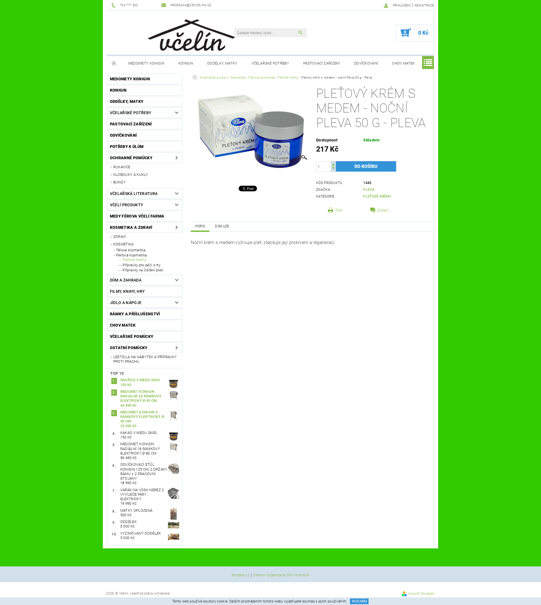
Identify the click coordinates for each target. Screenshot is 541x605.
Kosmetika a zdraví (131, 227)
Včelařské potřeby (270, 63)
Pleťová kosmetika (131, 255)
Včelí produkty (126, 205)
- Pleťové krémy (134, 260)
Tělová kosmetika (130, 250)
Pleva (368, 190)
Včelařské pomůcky (131, 336)
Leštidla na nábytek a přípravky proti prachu (145, 359)
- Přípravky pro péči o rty (140, 265)
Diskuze (222, 226)
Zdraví (119, 236)
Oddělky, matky (222, 63)
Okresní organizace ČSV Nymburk (281, 575)
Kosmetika (123, 244)
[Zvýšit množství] (333, 164)
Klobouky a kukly (130, 174)
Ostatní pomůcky (129, 347)
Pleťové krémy (377, 196)
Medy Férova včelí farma (137, 216)
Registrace (424, 5)
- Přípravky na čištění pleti (142, 270)
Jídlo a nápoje (125, 302)
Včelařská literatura (134, 193)
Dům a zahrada (125, 280)
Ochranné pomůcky (131, 158)
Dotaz (382, 210)
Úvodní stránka (114, 63)
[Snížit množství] (333, 169)
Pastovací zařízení (321, 63)
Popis (200, 226)
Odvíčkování (366, 63)
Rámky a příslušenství (135, 314)
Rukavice (121, 167)
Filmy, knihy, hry (127, 291)
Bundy (119, 182)
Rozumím (359, 601)
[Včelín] (189, 33)
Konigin (185, 63)
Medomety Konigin (146, 63)
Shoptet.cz (240, 575)
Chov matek (403, 63)
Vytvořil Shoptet (421, 593)
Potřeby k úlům (126, 146)
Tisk (338, 210)
